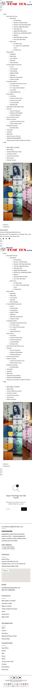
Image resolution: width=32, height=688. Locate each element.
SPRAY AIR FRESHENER (14, 377)
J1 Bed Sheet (17, 260)
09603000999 (7, 531)
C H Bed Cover (18, 283)
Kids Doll (12, 299)
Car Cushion (13, 297)
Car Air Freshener (15, 350)
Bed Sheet (13, 257)
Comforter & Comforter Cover (18, 323)
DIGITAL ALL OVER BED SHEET (23, 272)
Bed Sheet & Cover (12, 255)
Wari (3, 653)
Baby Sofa (13, 295)
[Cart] (1, 9)
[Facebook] (0, 238)
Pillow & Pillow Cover (16, 363)
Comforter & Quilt (11, 153)
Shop (4, 253)
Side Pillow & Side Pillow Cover (15, 346)
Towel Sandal (14, 308)
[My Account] (1, 7)
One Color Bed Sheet (20, 278)
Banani (4, 650)
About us (5, 464)
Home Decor (10, 158)
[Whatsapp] (6, 238)
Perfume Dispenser (15, 354)
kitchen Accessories (15, 339)
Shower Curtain (14, 318)
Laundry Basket (14, 341)
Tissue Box (10, 369)
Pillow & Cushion (11, 160)
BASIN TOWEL (14, 312)
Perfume (9, 348)
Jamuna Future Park (7, 661)
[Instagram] (3, 238)
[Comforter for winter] (18, 192)
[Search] (1, 6)
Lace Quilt (13, 329)
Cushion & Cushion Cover (17, 360)
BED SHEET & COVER (13, 147)
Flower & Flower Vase (16, 337)
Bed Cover (13, 281)
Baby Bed (13, 293)
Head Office (5, 648)
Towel (11, 306)
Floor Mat (13, 335)
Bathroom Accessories (16, 316)
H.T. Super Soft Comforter (17, 327)
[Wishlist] (1, 244)
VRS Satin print (18, 268)
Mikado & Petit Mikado (16, 352)
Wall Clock (10, 373)
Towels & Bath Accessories (14, 151)
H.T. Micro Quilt (14, 325)
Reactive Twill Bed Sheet (20, 262)
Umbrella (9, 371)
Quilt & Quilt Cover (15, 331)
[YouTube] (9, 238)
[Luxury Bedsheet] (27, 192)
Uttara (3, 656)
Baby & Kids (10, 149)
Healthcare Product (12, 365)
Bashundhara (5, 667)
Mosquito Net (14, 344)
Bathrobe (12, 314)
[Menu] (0, 0)
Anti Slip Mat (13, 310)
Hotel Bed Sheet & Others (21, 276)
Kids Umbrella (14, 302)
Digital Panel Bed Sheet (20, 270)
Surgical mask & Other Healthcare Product (18, 379)
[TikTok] (17, 677)
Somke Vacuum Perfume (14, 375)
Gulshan (4, 664)
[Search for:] (13, 509)
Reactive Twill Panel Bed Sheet (22, 264)
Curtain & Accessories (13, 156)
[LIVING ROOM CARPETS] (8, 192)
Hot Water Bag (14, 367)
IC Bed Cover (17, 289)
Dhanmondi (5, 669)
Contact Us (6, 466)
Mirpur (3, 658)
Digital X (16, 274)
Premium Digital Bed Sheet (21, 266)
